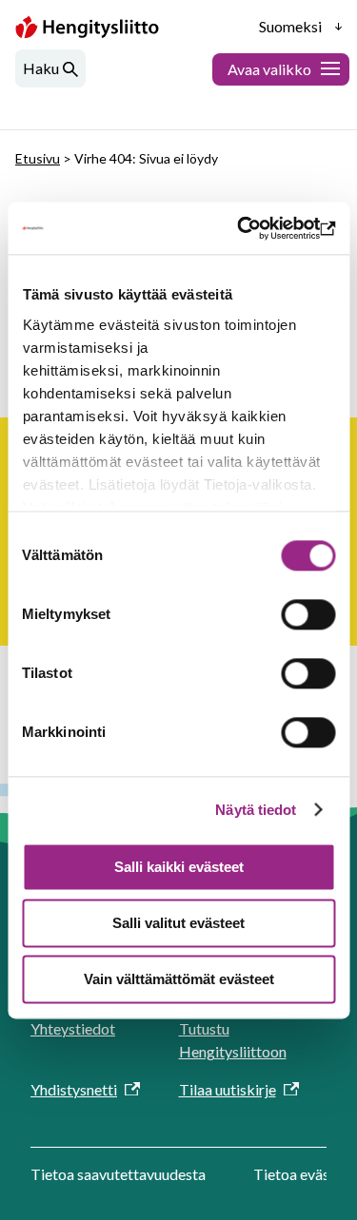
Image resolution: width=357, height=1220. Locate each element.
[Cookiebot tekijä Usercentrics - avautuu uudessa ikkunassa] (254, 228)
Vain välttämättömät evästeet (179, 979)
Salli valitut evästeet (178, 923)
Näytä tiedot (255, 810)
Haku (41, 68)
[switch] (308, 614)
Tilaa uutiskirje (227, 1089)
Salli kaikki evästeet (179, 867)
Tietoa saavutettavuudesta (118, 1174)
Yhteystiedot (72, 1028)
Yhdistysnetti (73, 1089)
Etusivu (37, 158)
